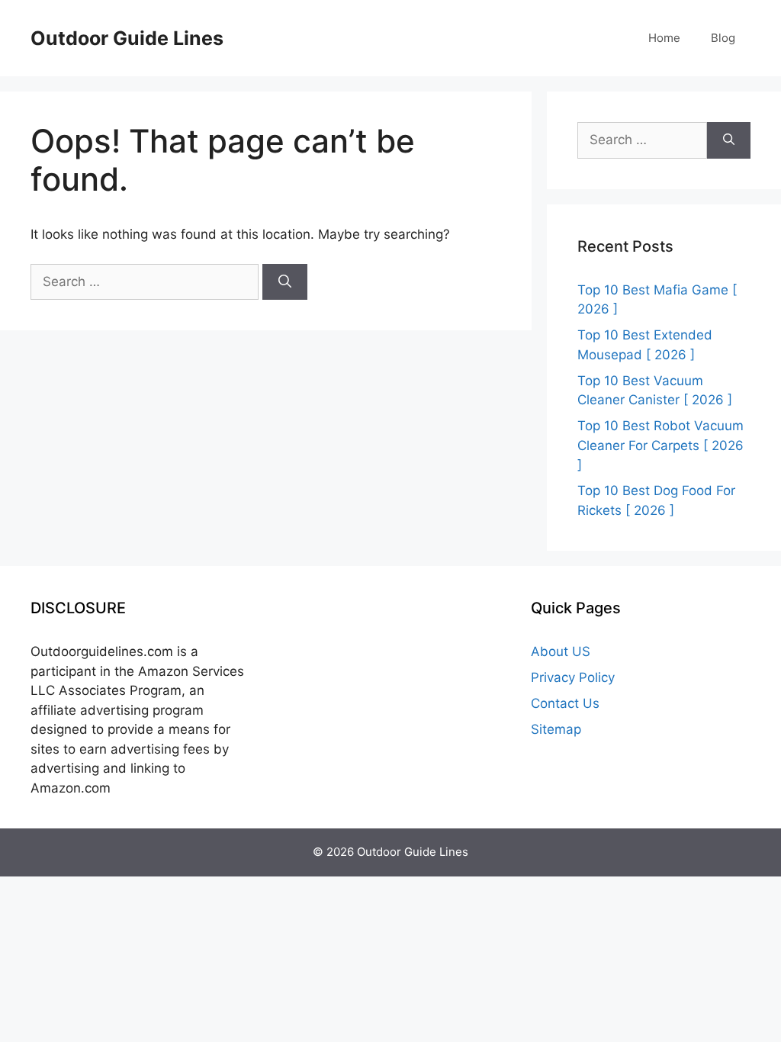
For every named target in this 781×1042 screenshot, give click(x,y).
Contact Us (565, 703)
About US (560, 651)
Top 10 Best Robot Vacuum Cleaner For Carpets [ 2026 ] (660, 445)
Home (664, 38)
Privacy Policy (573, 677)
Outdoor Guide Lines (127, 38)
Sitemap (556, 729)
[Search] (284, 282)
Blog (723, 38)
